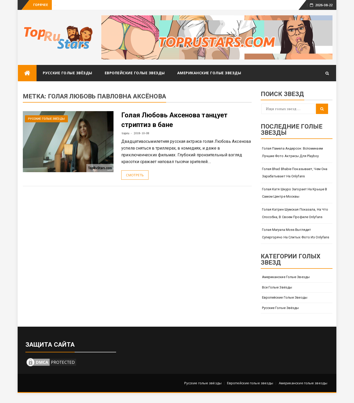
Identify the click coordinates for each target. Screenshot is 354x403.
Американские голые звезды (209, 72)
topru (125, 133)
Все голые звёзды (277, 287)
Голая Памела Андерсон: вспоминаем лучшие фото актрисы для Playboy (292, 152)
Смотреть (135, 175)
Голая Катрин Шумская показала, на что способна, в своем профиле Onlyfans (295, 213)
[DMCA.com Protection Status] (51, 361)
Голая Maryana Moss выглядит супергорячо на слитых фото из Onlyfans (295, 233)
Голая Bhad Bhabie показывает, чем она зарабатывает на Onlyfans (295, 172)
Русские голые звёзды (67, 72)
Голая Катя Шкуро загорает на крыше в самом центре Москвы (294, 193)
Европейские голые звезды (135, 72)
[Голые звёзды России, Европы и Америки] (27, 73)
